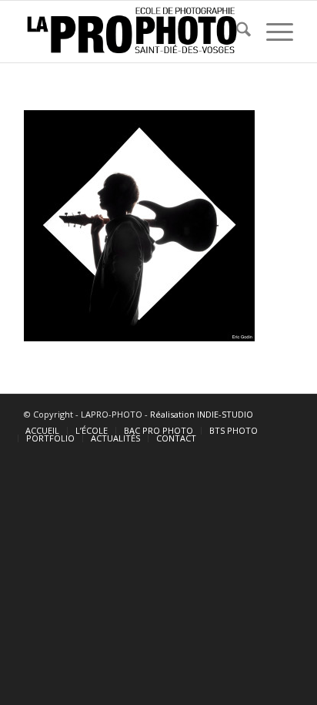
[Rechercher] (236, 31)
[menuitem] (236, 31)
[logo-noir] (131, 31)
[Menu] (272, 31)
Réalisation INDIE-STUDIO (201, 414)
